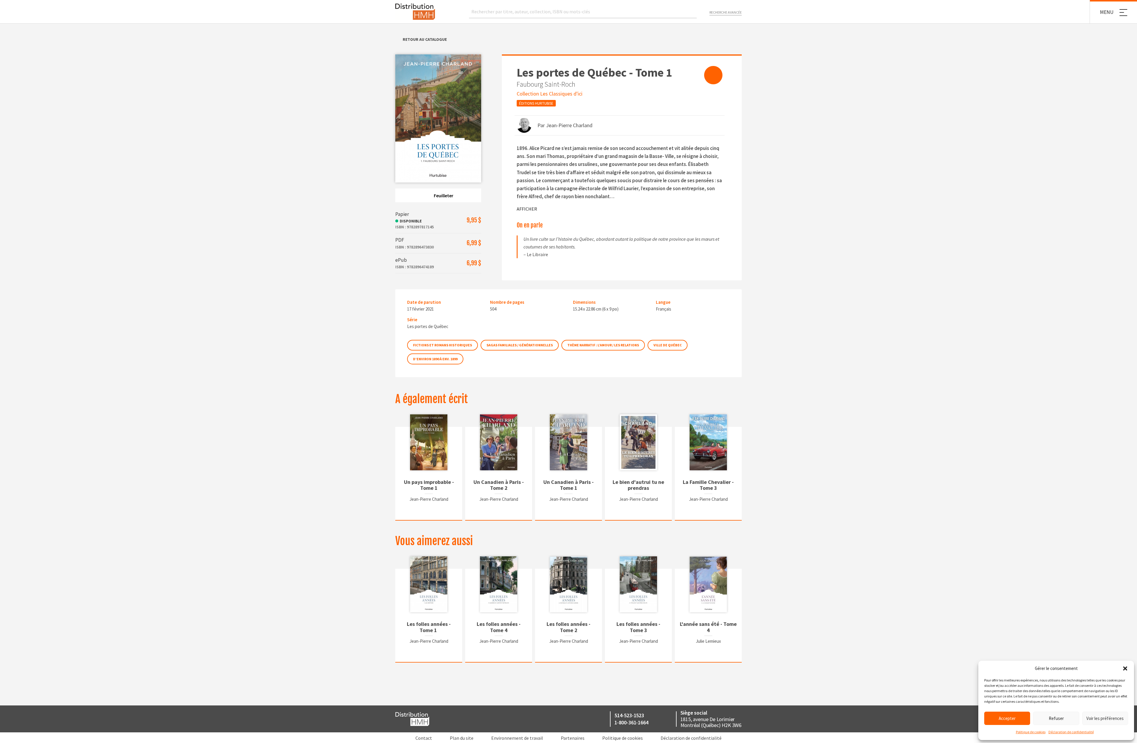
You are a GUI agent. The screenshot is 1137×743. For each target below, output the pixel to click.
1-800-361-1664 (631, 722)
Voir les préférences (1105, 718)
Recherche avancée (725, 12)
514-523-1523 (629, 715)
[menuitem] (713, 75)
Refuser (1056, 718)
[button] (1125, 668)
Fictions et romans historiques (442, 345)
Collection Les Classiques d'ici (549, 93)
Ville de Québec (667, 345)
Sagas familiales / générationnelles (519, 345)
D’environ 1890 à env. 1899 (435, 359)
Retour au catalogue (425, 39)
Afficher (527, 209)
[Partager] (713, 75)
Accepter (1007, 718)
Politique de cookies (1031, 732)
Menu (1107, 12)
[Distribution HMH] (415, 12)
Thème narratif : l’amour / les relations (603, 345)
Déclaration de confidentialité (1071, 732)
